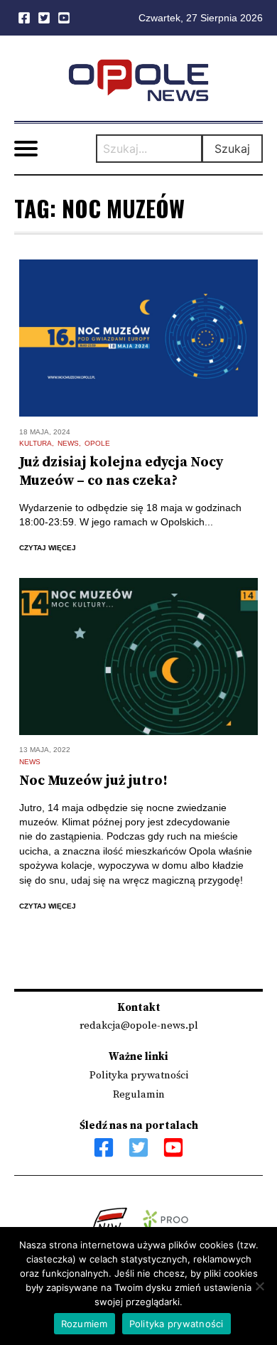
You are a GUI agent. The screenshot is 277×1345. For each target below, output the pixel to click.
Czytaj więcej (47, 548)
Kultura (35, 443)
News (68, 443)
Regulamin (139, 1094)
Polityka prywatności (138, 1075)
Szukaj (232, 148)
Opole (97, 443)
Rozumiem (84, 1323)
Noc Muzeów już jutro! (93, 781)
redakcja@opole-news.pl (139, 1025)
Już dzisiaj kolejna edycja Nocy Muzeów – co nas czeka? (121, 472)
